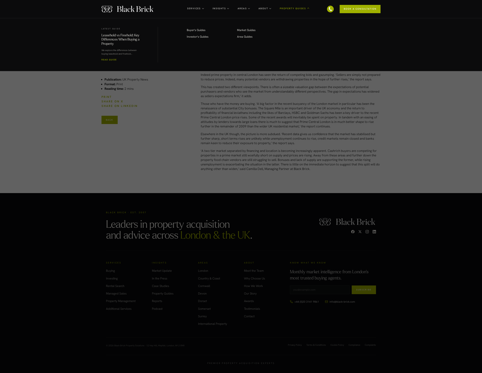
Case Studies (160, 286)
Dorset (202, 301)
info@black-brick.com (342, 301)
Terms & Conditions (316, 345)
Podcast (157, 309)
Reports (157, 301)
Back (109, 119)
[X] (360, 231)
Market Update (162, 271)
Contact (249, 316)
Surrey (202, 316)
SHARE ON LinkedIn (119, 106)
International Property (212, 324)
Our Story (250, 293)
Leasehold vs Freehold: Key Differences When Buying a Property (120, 39)
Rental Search (115, 286)
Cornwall (204, 286)
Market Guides (246, 30)
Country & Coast (209, 278)
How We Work (253, 286)
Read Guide (109, 60)
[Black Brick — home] (127, 8)
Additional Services (118, 309)
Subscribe (363, 289)
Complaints (370, 345)
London (203, 271)
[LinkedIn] (374, 231)
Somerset (204, 309)
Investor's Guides (197, 37)
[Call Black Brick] (330, 9)
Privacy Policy (295, 345)
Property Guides (162, 293)
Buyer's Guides (196, 30)
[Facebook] (353, 231)
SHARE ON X (112, 101)
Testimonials (252, 309)
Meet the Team (254, 271)
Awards (249, 301)
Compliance (354, 345)
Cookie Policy (337, 345)
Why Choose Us (254, 278)
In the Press (159, 278)
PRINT (106, 97)
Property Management (121, 301)
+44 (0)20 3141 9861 (306, 301)
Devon (202, 293)
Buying (110, 271)
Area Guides (244, 37)
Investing (112, 278)
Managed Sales (116, 293)
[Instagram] (367, 231)
